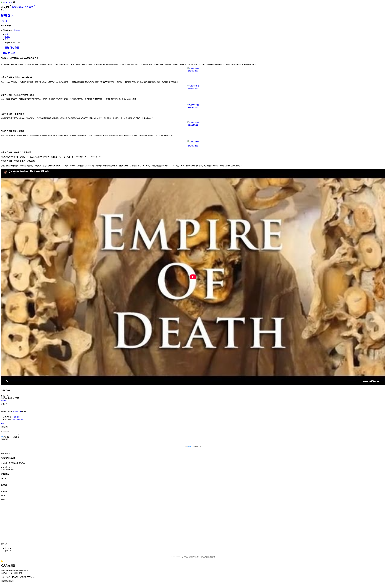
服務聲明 (212, 557)
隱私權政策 (204, 557)
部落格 (7, 37)
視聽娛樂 (16, 417)
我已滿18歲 (5, 581)
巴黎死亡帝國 (12, 47)
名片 (6, 39)
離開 (11, 581)
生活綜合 (17, 30)
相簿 (6, 34)
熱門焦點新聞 (18, 419)
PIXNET (178, 557)
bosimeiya (4, 400)
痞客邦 (15, 411)
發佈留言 (4, 439)
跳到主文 (4, 21)
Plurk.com (19, 541)
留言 (19, 411)
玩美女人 (7, 15)
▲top (2, 423)
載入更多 (4, 427)
